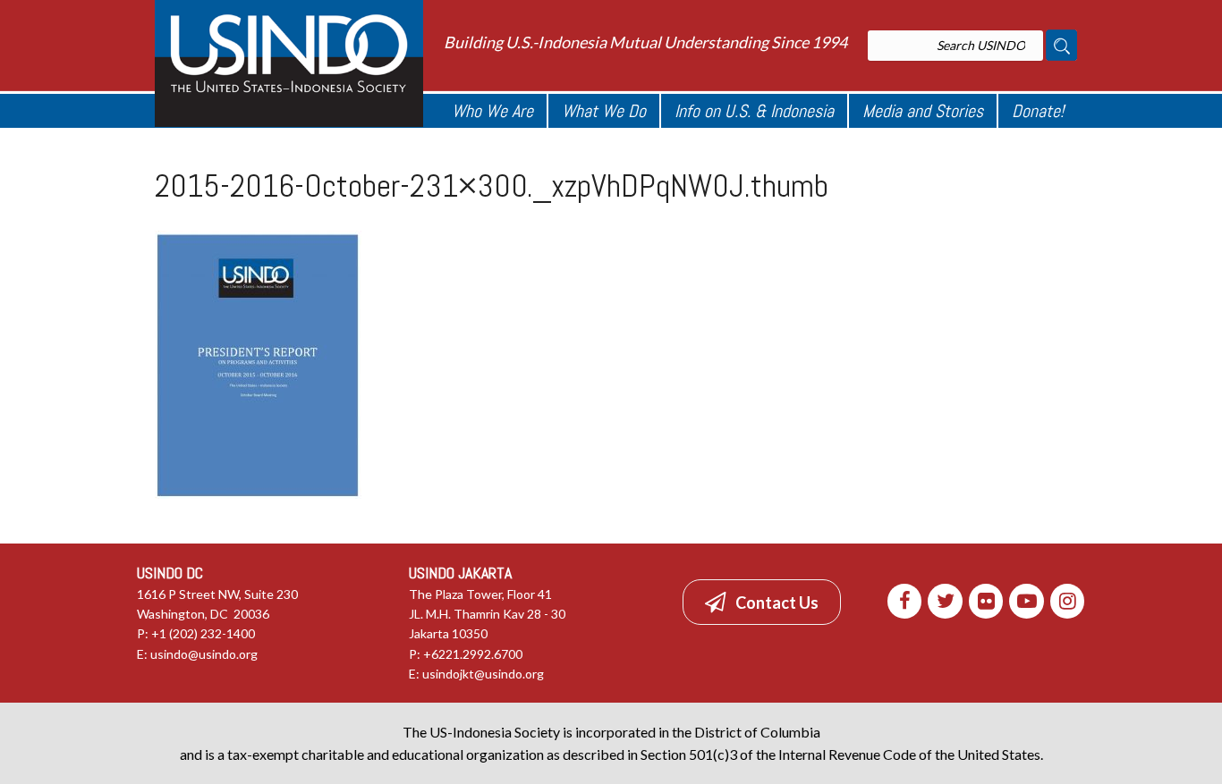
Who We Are (492, 110)
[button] (762, 601)
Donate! (1038, 110)
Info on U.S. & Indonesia (754, 110)
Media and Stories (922, 110)
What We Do (604, 110)
